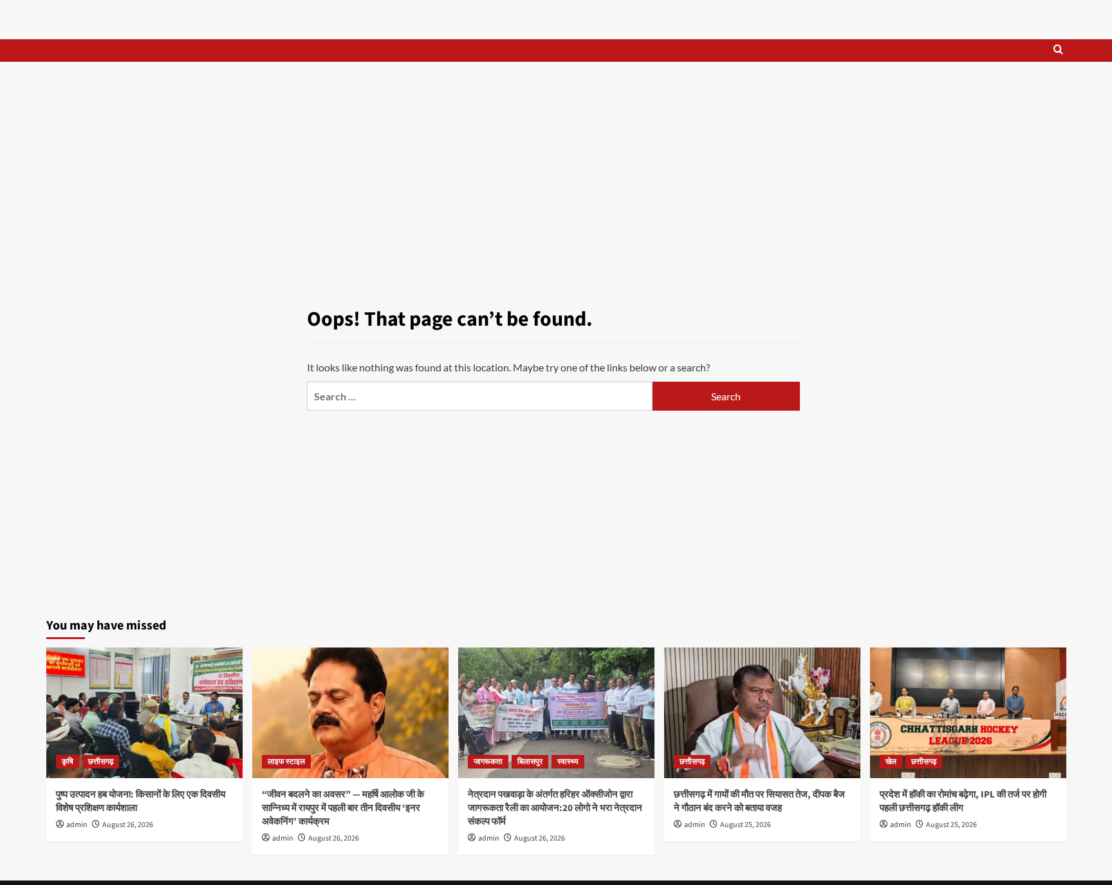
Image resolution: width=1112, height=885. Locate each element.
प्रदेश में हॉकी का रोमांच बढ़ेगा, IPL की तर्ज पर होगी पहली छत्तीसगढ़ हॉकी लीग (963, 801)
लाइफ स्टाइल (286, 761)
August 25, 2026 (745, 824)
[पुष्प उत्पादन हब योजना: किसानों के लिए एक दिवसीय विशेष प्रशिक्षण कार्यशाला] (144, 712)
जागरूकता (488, 761)
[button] (1058, 50)
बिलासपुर (529, 761)
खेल (890, 761)
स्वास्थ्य (568, 761)
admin (77, 824)
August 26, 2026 (127, 824)
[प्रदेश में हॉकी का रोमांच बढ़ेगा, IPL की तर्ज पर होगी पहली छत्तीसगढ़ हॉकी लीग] (968, 712)
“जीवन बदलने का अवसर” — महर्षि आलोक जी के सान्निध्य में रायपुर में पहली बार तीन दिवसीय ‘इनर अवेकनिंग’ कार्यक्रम (343, 808)
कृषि (67, 761)
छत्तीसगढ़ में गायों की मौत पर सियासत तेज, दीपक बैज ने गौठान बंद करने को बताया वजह (759, 801)
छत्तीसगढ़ (100, 761)
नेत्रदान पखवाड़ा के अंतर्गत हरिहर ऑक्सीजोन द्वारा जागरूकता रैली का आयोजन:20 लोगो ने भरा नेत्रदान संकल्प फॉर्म (555, 808)
